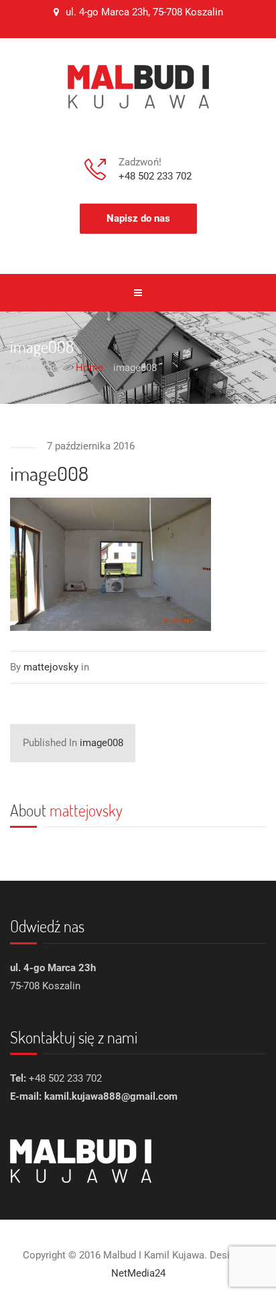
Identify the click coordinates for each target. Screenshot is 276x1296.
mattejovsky (86, 810)
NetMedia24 (138, 1273)
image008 (73, 743)
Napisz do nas (138, 218)
